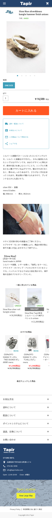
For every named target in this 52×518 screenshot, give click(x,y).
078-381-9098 (10, 466)
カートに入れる (26, 110)
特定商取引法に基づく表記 (32, 509)
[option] (26, 47)
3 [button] (26, 76)
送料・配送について (14, 123)
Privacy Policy (15, 509)
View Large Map (26, 495)
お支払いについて (13, 130)
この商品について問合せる (16, 137)
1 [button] (17, 76)
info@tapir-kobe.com (13, 470)
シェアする (11, 143)
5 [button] (34, 76)
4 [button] (30, 76)
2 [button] (22, 76)
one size (9, 85)
